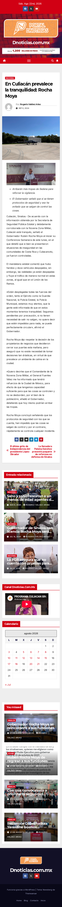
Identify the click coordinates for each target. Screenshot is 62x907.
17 (9, 664)
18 (16, 664)
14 (38, 658)
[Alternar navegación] (29, 61)
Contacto (34, 900)
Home (19, 900)
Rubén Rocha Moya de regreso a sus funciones (27, 759)
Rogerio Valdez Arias (30, 104)
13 (31, 658)
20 (31, 664)
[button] (52, 60)
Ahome (11, 753)
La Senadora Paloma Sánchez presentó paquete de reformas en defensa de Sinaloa (41, 451)
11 (16, 658)
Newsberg (47, 889)
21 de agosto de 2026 (22, 733)
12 (23, 658)
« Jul (8, 684)
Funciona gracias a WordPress (21, 889)
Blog (26, 900)
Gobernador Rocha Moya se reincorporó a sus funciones (30, 726)
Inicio (43, 900)
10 (9, 658)
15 (46, 658)
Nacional (10, 78)
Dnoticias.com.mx (31, 42)
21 (38, 664)
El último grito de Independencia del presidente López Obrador (20, 450)
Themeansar (31, 893)
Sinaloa (11, 720)
